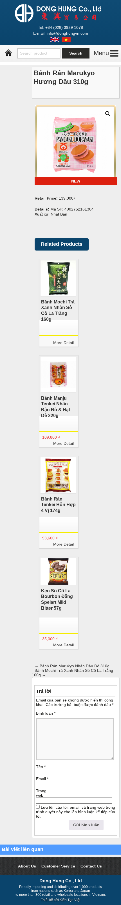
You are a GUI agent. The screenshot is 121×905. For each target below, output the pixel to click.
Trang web (41, 793)
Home (8, 53)
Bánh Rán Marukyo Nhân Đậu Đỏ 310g (72, 666)
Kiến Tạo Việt (70, 900)
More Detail (63, 342)
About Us (27, 866)
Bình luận (45, 713)
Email (42, 779)
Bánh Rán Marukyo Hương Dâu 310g (64, 77)
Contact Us (91, 866)
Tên (41, 766)
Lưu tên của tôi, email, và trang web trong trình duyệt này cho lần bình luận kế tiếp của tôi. (75, 812)
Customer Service (58, 866)
